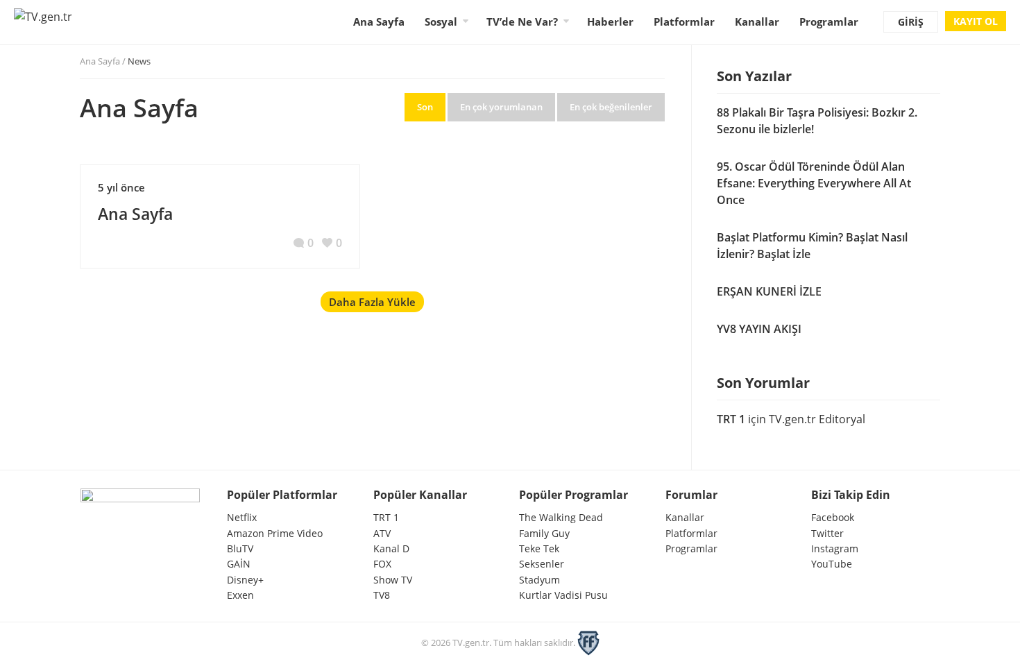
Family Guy (544, 533)
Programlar (828, 21)
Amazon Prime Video (275, 533)
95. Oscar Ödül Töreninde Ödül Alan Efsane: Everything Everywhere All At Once (814, 183)
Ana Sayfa (379, 21)
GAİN (238, 563)
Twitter (827, 533)
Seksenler (541, 563)
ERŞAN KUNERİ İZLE (769, 291)
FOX (382, 563)
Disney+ (245, 579)
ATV (382, 533)
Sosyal (441, 21)
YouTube (831, 563)
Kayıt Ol (975, 21)
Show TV (392, 579)
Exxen (240, 595)
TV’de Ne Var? (522, 21)
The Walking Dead (561, 517)
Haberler (610, 21)
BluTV (240, 548)
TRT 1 (731, 419)
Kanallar (757, 21)
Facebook (832, 517)
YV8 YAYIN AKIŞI (759, 329)
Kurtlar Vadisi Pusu (563, 595)
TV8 (381, 595)
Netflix (242, 517)
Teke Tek (539, 548)
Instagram (834, 548)
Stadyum (539, 579)
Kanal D (391, 548)
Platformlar (684, 21)
